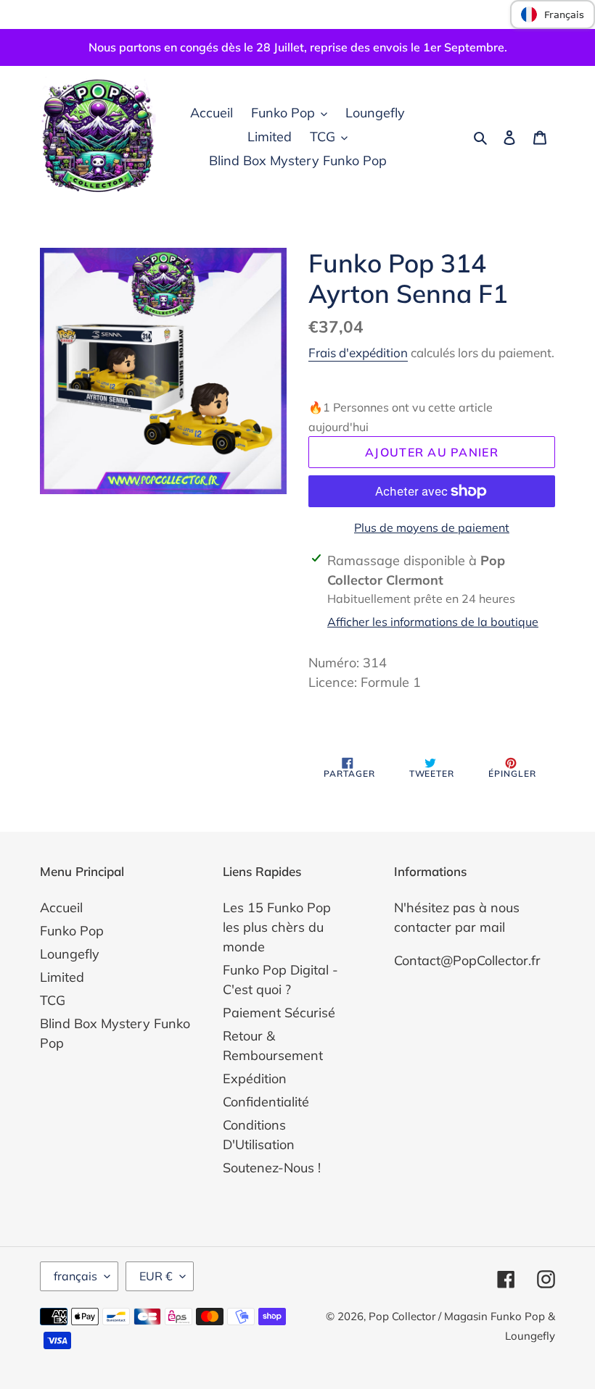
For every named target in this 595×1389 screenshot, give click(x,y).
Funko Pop (72, 930)
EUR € (156, 1276)
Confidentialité (266, 1101)
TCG (52, 1000)
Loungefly (69, 954)
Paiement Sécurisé (279, 1012)
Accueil (61, 907)
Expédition (255, 1078)
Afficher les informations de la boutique (432, 621)
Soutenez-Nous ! (272, 1167)
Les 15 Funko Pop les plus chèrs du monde (277, 927)
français (75, 1276)
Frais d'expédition (358, 352)
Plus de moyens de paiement (431, 527)
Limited (62, 977)
